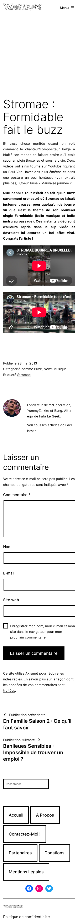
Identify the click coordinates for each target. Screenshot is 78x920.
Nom (7, 546)
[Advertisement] (39, 57)
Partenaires (20, 852)
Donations (54, 852)
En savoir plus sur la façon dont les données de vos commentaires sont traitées (38, 685)
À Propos (45, 815)
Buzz (38, 369)
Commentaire (16, 495)
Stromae (24, 375)
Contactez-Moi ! (25, 834)
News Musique (55, 369)
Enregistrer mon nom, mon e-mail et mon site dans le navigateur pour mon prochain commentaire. (42, 631)
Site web (11, 600)
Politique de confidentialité (26, 917)
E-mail (8, 573)
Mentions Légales (26, 871)
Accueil (16, 815)
